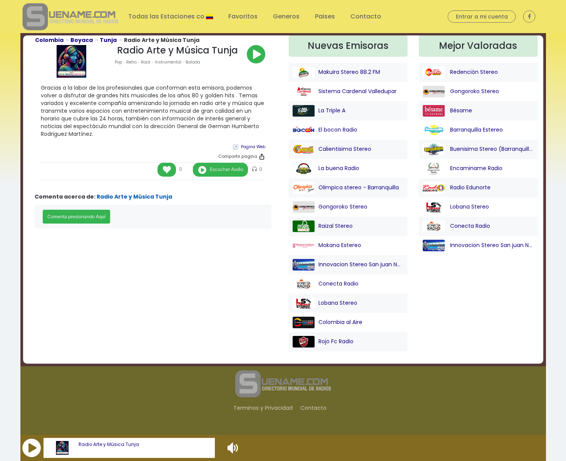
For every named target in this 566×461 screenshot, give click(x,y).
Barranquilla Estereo (476, 130)
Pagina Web (253, 147)
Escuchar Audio (226, 169)
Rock (146, 62)
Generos (286, 16)
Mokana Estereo (339, 245)
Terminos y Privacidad (263, 408)
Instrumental (168, 62)
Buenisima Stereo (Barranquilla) (491, 149)
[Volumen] (234, 448)
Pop (118, 62)
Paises (325, 16)
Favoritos (243, 16)
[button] (31, 448)
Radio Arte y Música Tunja (109, 444)
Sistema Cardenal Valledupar (357, 91)
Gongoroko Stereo (342, 206)
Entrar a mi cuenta (482, 16)
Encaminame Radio (475, 168)
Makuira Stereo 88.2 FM (349, 72)
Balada (193, 62)
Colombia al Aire (340, 322)
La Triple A (331, 110)
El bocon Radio (337, 130)
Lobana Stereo (337, 303)
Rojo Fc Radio (335, 341)
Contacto (365, 16)
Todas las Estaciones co (167, 16)
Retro (131, 62)
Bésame (460, 110)
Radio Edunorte (470, 187)
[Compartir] (261, 156)
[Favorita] (166, 170)
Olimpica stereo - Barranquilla (358, 187)
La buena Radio (338, 168)
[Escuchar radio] (256, 54)
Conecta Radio (338, 283)
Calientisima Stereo (344, 149)
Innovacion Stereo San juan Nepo (361, 264)
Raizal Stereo (335, 226)
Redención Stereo (473, 72)
